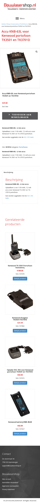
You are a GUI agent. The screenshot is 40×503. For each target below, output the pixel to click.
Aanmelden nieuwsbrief (10, 482)
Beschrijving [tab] (8, 172)
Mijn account (6, 479)
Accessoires (15, 24)
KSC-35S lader (29, 137)
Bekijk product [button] (20, 278)
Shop (8, 24)
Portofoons (24, 24)
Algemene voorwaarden (10, 486)
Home (3, 24)
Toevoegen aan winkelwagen (21, 115)
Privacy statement (8, 489)
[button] (37, 52)
